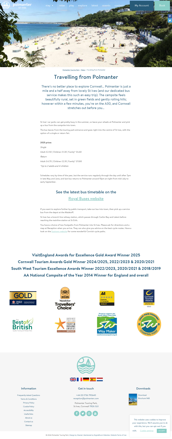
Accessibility (29, 410)
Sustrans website (59, 232)
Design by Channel (76, 435)
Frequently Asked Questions (28, 395)
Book (162, 5)
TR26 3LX (94, 406)
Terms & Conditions (29, 399)
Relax (62, 5)
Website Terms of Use (118, 435)
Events (106, 5)
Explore (82, 5)
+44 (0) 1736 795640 (86, 395)
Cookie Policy (28, 407)
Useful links (28, 414)
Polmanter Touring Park (71, 70)
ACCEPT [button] (161, 431)
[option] (86, 33)
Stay (48, 5)
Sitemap (28, 426)
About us (28, 418)
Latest (95, 5)
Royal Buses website (86, 199)
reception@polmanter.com (86, 399)
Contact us (28, 422)
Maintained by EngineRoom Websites (97, 435)
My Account (142, 5)
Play (71, 5)
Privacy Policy (28, 403)
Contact (119, 5)
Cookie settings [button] (146, 431)
